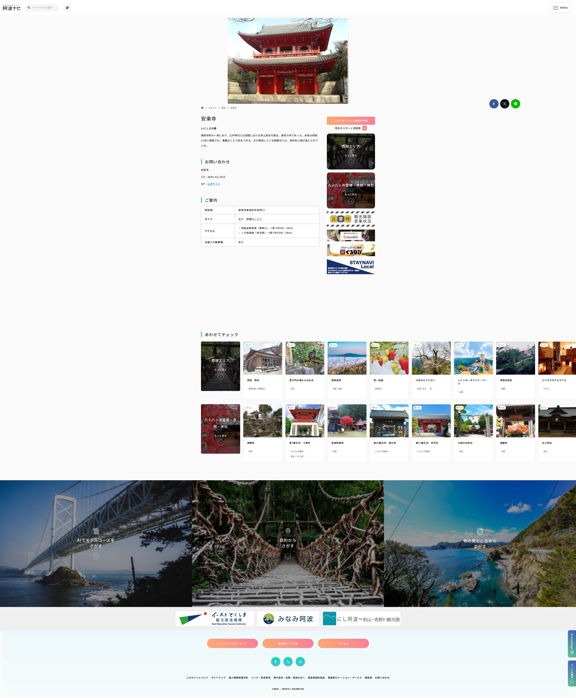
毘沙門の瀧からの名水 (301, 380)
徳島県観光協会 (316, 677)
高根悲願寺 (338, 442)
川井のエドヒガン (425, 380)
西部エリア (351, 151)
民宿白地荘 (506, 380)
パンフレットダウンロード (232, 643)
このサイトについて (197, 677)
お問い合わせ (382, 677)
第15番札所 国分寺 (385, 442)
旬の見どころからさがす (480, 543)
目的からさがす (288, 543)
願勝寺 (251, 442)
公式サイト (213, 184)
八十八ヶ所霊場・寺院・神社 (351, 190)
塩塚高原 (336, 380)
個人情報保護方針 (238, 677)
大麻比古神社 (465, 442)
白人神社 (547, 442)
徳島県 (368, 677)
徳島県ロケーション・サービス (345, 677)
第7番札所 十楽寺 (299, 442)
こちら (258, 219)
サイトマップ (218, 677)
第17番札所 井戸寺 (427, 442)
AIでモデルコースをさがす (96, 543)
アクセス (343, 643)
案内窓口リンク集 (288, 643)
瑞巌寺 (503, 442)
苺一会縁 (378, 380)
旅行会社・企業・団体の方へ (289, 677)
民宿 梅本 (253, 380)
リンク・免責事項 (261, 677)
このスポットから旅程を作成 (351, 120)
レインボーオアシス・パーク (472, 382)
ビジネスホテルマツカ (554, 380)
